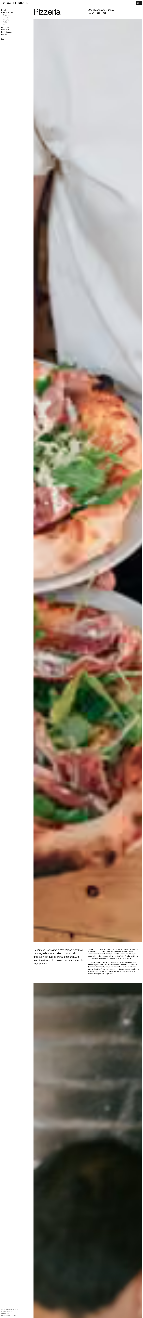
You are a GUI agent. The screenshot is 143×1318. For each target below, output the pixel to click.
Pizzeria (6, 20)
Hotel (3, 10)
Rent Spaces (6, 32)
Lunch (5, 17)
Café (5, 22)
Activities (5, 27)
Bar (4, 24)
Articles (4, 34)
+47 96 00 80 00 (7, 1311)
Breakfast (7, 15)
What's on (5, 30)
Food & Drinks (7, 12)
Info (2, 39)
